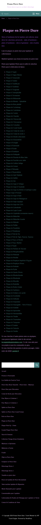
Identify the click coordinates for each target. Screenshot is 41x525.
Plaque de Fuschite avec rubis (16, 160)
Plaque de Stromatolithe (14, 313)
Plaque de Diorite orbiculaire (15, 137)
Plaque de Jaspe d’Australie (15, 187)
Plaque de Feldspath (13, 154)
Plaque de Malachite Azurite (15, 219)
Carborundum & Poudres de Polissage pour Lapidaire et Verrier (20, 498)
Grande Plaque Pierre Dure (10, 430)
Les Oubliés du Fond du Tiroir (11, 380)
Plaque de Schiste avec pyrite (16, 293)
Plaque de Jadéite (12, 178)
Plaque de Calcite (12, 113)
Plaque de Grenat (12, 166)
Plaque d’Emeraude (12, 145)
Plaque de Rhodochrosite (14, 275)
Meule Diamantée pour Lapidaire (11, 489)
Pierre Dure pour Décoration (10, 389)
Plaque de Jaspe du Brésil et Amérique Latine (21, 190)
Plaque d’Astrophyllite (13, 92)
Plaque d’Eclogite (12, 143)
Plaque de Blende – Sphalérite (16, 101)
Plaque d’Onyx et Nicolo (14, 240)
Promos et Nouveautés (8, 376)
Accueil (4, 371)
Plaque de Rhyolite (12, 281)
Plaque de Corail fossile (14, 128)
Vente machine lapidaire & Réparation (13, 484)
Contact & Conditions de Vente (11, 502)
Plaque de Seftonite (12, 299)
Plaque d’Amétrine (12, 87)
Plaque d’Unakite (12, 325)
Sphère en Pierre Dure (8, 407)
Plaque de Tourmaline (13, 319)
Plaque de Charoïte (12, 116)
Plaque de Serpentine (13, 302)
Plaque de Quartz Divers (14, 272)
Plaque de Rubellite (12, 284)
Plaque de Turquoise (13, 322)
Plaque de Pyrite (11, 269)
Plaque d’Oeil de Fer (13, 234)
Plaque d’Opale (11, 246)
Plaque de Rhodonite (13, 278)
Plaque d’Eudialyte (12, 151)
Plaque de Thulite (12, 316)
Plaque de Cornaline (13, 125)
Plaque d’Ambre (11, 81)
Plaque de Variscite (12, 328)
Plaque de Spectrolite (13, 310)
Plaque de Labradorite (13, 207)
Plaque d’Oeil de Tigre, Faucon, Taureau (19, 237)
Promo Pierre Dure (15, 4)
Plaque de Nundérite (13, 228)
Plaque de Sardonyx (13, 290)
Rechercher (36, 365)
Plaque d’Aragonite (12, 89)
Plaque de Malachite (13, 216)
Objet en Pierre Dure (8, 457)
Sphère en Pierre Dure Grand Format (13, 412)
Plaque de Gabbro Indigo (14, 163)
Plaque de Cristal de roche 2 (15, 134)
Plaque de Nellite (12, 225)
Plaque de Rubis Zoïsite (14, 287)
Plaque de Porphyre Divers (15, 263)
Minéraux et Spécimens (8, 443)
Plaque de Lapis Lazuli (13, 210)
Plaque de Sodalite (12, 308)
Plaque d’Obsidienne (13, 231)
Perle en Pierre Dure (8, 416)
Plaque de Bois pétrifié (13, 104)
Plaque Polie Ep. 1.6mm (9, 425)
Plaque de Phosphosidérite (15, 252)
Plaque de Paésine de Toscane (16, 249)
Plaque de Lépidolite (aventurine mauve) (19, 213)
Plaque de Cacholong (13, 107)
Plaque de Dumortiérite (14, 140)
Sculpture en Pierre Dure (9, 461)
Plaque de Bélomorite (13, 98)
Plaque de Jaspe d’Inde (13, 196)
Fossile (4, 452)
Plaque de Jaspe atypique (14, 201)
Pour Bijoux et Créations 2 (9, 403)
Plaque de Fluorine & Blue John (17, 157)
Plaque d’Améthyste (13, 84)
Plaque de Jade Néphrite (14, 175)
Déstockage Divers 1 (8, 466)
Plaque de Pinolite (12, 257)
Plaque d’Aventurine (13, 95)
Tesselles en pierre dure (8, 475)
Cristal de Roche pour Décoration (11, 394)
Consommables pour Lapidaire (11, 493)
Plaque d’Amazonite (13, 78)
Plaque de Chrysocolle (13, 119)
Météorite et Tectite (7, 448)
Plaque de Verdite (12, 331)
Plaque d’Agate (11, 72)
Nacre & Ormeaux (7, 434)
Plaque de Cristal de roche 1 (15, 131)
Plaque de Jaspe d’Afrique (15, 184)
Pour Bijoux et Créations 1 (9, 398)
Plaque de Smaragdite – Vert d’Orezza (19, 305)
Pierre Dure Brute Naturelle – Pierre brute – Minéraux (18, 385)
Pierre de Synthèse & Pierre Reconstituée (14, 480)
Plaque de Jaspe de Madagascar (16, 199)
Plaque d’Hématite (12, 169)
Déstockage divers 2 (7, 471)
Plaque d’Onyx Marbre (14, 243)
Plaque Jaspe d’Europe (13, 193)
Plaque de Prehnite (12, 266)
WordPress (29, 518)
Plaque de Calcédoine (13, 110)
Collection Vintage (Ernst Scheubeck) (13, 439)
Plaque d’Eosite (11, 148)
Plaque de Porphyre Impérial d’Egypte (19, 260)
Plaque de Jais (11, 181)
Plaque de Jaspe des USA (14, 204)
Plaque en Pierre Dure (8, 421)
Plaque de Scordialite (13, 296)
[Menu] (34, 14)
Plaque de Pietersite (12, 255)
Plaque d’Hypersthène (13, 172)
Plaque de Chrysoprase (13, 122)
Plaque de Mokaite (12, 222)
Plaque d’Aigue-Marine (14, 75)
